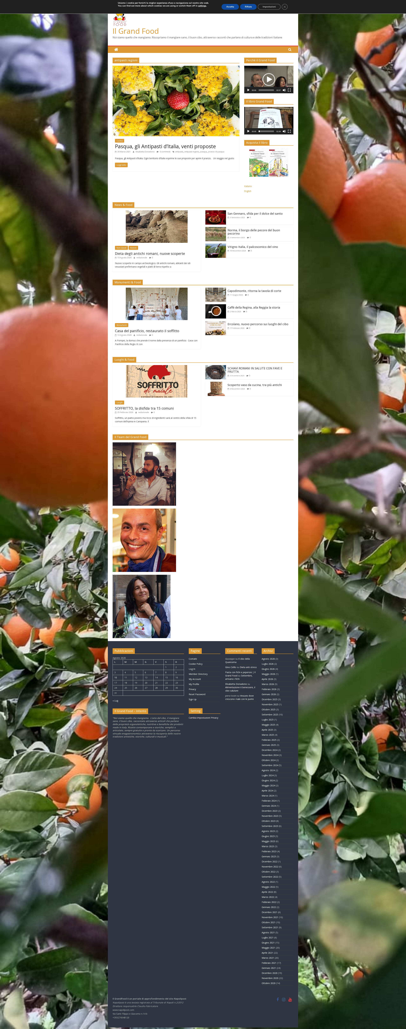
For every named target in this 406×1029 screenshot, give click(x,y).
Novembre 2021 (270, 917)
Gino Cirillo (230, 667)
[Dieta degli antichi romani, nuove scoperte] (157, 212)
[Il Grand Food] (116, 49)
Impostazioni (269, 6)
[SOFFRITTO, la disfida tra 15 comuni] (157, 367)
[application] (268, 79)
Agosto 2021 (268, 932)
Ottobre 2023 (268, 820)
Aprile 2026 (267, 679)
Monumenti (122, 325)
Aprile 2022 (267, 891)
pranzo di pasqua (216, 151)
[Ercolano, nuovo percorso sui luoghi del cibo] (215, 323)
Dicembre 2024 (269, 750)
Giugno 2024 (268, 780)
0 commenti (164, 151)
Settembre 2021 (270, 927)
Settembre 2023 (270, 826)
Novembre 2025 (270, 704)
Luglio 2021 (268, 937)
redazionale (142, 257)
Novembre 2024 (270, 755)
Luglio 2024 (268, 775)
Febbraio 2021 (269, 962)
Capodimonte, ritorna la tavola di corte (254, 291)
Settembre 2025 (270, 714)
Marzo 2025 (268, 734)
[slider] (266, 90)
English (247, 191)
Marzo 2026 (268, 684)
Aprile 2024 (267, 790)
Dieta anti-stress (248, 667)
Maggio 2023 (268, 841)
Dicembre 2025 (269, 699)
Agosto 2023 (268, 831)
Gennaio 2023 (269, 856)
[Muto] (284, 90)
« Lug (115, 700)
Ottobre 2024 (268, 760)
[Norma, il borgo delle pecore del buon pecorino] (215, 229)
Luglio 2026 (268, 663)
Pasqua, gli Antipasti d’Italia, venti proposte (165, 146)
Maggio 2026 (268, 673)
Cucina (120, 140)
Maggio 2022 (268, 886)
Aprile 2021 (267, 952)
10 (115, 677)
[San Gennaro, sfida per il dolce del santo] (215, 212)
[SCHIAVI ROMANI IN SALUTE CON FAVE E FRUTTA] (215, 367)
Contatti (193, 658)
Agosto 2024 (268, 770)
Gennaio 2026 (269, 694)
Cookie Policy (196, 663)
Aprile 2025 (267, 729)
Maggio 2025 (268, 724)
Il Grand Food (136, 31)
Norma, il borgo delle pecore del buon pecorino (254, 232)
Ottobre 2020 (268, 983)
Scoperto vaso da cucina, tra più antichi (255, 385)
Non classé (121, 247)
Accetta (230, 6)
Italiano (248, 186)
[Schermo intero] (289, 90)
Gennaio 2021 (269, 967)
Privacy (192, 689)
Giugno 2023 (268, 836)
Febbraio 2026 (269, 689)
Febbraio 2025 (269, 739)
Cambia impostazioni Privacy (203, 717)
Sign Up (192, 699)
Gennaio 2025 (269, 744)
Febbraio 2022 (269, 902)
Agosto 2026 (268, 658)
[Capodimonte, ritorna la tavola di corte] (215, 289)
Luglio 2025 (268, 719)
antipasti (179, 151)
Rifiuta (248, 6)
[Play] (248, 90)
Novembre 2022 (270, 866)
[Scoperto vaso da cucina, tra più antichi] (215, 383)
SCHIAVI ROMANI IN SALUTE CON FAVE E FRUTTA (255, 370)
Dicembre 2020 (269, 973)
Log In (192, 668)
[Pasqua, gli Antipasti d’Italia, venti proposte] (176, 67)
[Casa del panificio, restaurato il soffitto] (157, 289)
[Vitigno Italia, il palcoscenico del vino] (215, 245)
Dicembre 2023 (269, 810)
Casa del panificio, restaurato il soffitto (147, 330)
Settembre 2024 (270, 765)
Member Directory (198, 673)
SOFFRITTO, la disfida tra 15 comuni (144, 408)
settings (202, 5)
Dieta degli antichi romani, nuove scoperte (150, 253)
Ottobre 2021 (268, 922)
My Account (195, 679)
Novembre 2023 (270, 815)
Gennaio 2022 (269, 907)
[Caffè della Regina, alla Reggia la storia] (215, 306)
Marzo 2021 (268, 957)
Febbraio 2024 (269, 800)
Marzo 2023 (268, 846)
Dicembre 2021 (269, 912)
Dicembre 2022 (269, 861)
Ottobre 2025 (268, 709)
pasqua (203, 151)
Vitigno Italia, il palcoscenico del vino (253, 247)
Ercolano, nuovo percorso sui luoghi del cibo (258, 324)
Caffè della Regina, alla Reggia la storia (254, 307)
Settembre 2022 (270, 876)
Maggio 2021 (268, 947)
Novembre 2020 (270, 978)
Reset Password (197, 694)
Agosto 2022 (268, 881)
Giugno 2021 (268, 942)
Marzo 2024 (268, 795)
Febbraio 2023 (269, 851)
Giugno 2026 (268, 668)
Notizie (133, 247)
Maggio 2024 (268, 785)
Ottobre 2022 (268, 871)
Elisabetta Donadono (145, 151)
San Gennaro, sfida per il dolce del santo (255, 213)
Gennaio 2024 (269, 805)
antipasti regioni (191, 151)
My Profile (194, 684)
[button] (268, 79)
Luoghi (120, 402)
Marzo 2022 (268, 896)
